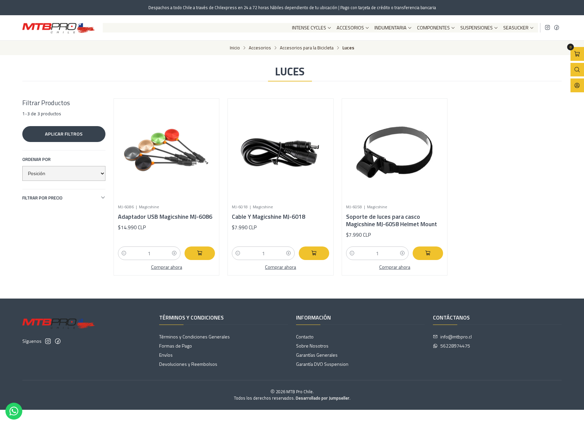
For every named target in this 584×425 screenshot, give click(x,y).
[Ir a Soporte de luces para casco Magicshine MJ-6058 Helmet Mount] (394, 151)
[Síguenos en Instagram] (547, 28)
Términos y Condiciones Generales (194, 336)
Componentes (433, 27)
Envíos (166, 354)
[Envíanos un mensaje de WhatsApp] (13, 411)
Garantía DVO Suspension (322, 364)
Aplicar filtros (63, 134)
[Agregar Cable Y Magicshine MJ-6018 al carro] (314, 253)
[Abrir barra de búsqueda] (577, 70)
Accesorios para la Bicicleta (307, 48)
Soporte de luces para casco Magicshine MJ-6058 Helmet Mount (391, 220)
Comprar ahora (166, 267)
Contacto (305, 336)
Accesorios (350, 27)
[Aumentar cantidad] (174, 253)
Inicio (235, 48)
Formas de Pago (175, 345)
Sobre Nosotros (312, 345)
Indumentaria (390, 27)
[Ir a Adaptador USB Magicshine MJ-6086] (166, 151)
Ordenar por (36, 159)
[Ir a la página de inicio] (58, 27)
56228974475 (455, 345)
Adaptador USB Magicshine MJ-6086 (165, 217)
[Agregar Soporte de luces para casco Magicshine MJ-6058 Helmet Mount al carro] (428, 253)
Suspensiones (476, 27)
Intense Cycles (309, 27)
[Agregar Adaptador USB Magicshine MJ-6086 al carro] (200, 253)
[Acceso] (577, 85)
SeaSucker (516, 27)
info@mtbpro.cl (456, 336)
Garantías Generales (317, 354)
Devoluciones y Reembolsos (188, 364)
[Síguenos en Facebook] (557, 28)
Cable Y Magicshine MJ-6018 (268, 217)
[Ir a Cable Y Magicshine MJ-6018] (280, 151)
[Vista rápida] (203, 149)
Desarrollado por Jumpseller (322, 398)
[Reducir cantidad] (124, 253)
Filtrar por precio (42, 197)
